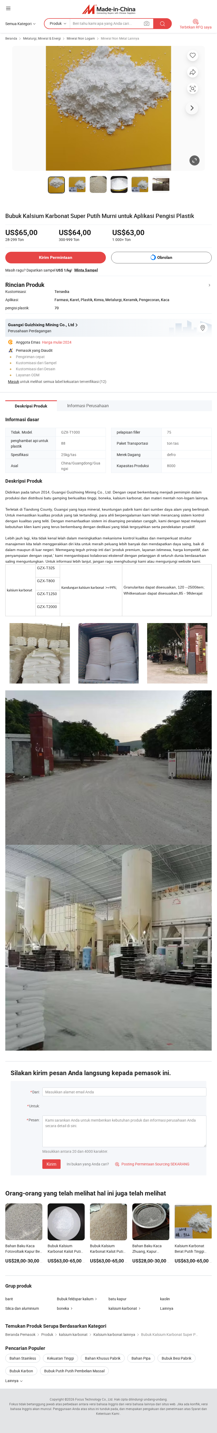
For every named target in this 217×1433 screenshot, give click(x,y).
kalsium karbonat (122, 1308)
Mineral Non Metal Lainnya (120, 38)
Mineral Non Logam (81, 38)
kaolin (165, 1298)
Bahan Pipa (141, 1358)
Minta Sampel (86, 270)
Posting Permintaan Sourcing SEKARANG (152, 1163)
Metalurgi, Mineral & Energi (42, 38)
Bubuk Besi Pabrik (176, 1358)
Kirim (51, 1164)
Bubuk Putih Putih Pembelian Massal (74, 1370)
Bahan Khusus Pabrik (102, 1358)
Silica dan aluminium (22, 1308)
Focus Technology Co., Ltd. (94, 1399)
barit (9, 1298)
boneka (63, 1308)
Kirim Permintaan (55, 257)
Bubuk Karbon (21, 1370)
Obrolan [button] (164, 257)
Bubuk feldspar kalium (75, 1298)
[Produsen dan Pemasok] (108, 9)
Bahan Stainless (23, 1358)
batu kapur (117, 1298)
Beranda (11, 38)
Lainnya (166, 1308)
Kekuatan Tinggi (60, 1358)
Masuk (13, 381)
